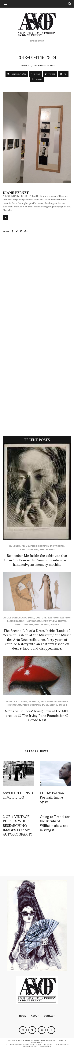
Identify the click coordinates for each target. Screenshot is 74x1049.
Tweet (55, 624)
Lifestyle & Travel (54, 621)
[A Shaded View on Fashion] (37, 24)
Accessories (12, 617)
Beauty (10, 701)
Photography (29, 549)
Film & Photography (35, 546)
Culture (14, 546)
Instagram (57, 546)
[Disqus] (37, 289)
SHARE (36, 74)
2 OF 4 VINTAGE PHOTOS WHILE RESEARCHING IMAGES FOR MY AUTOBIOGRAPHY (17, 825)
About (35, 1015)
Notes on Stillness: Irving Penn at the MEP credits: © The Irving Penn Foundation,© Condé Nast (37, 715)
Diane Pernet (47, 65)
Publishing (46, 549)
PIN (65, 74)
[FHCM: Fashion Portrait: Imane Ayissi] (55, 773)
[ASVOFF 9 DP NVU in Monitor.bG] (18, 773)
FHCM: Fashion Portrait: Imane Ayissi (52, 797)
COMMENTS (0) (18, 74)
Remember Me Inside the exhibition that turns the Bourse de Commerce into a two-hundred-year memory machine (37, 559)
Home (22, 1015)
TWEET (51, 74)
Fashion (53, 617)
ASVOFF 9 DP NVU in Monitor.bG (18, 795)
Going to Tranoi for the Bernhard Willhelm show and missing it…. (55, 823)
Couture (28, 617)
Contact (49, 1015)
